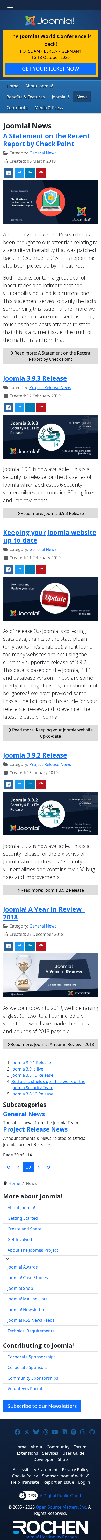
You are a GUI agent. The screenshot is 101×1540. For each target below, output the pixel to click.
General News (43, 153)
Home (12, 86)
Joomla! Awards (23, 1267)
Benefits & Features (25, 97)
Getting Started (23, 1218)
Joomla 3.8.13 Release (32, 1075)
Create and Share (24, 1229)
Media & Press (49, 108)
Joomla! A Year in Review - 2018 (44, 913)
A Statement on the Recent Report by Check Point (46, 140)
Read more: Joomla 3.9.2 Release (52, 890)
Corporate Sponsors (27, 1367)
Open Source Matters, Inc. (61, 1507)
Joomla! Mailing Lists (27, 1299)
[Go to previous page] (18, 1167)
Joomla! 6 (61, 97)
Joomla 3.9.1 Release (31, 1063)
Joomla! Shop (20, 1288)
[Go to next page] (38, 1167)
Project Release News (50, 387)
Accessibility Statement (35, 1470)
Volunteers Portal (25, 1389)
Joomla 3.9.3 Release (35, 378)
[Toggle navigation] (10, 5)
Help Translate (25, 1482)
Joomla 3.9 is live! (27, 1069)
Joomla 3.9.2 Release (35, 755)
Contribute (17, 108)
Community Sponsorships (33, 1378)
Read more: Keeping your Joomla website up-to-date (52, 733)
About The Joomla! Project (33, 1250)
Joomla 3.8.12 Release (32, 1094)
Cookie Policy (25, 1476)
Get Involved (20, 1239)
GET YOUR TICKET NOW (50, 68)
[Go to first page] (8, 1167)
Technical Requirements (31, 1331)
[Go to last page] (48, 1167)
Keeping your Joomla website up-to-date (49, 536)
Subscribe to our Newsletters (42, 1405)
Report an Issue (58, 1482)
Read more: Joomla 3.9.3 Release (52, 513)
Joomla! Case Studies (28, 1277)
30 (28, 1167)
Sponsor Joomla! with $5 (65, 1476)
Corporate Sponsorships (32, 1357)
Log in (84, 1482)
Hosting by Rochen (50, 1537)
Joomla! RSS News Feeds (31, 1320)
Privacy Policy (75, 1470)
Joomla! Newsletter (26, 1309)
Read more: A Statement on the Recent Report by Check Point (51, 356)
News (82, 97)
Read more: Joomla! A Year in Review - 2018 (52, 1044)
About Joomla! (39, 86)
